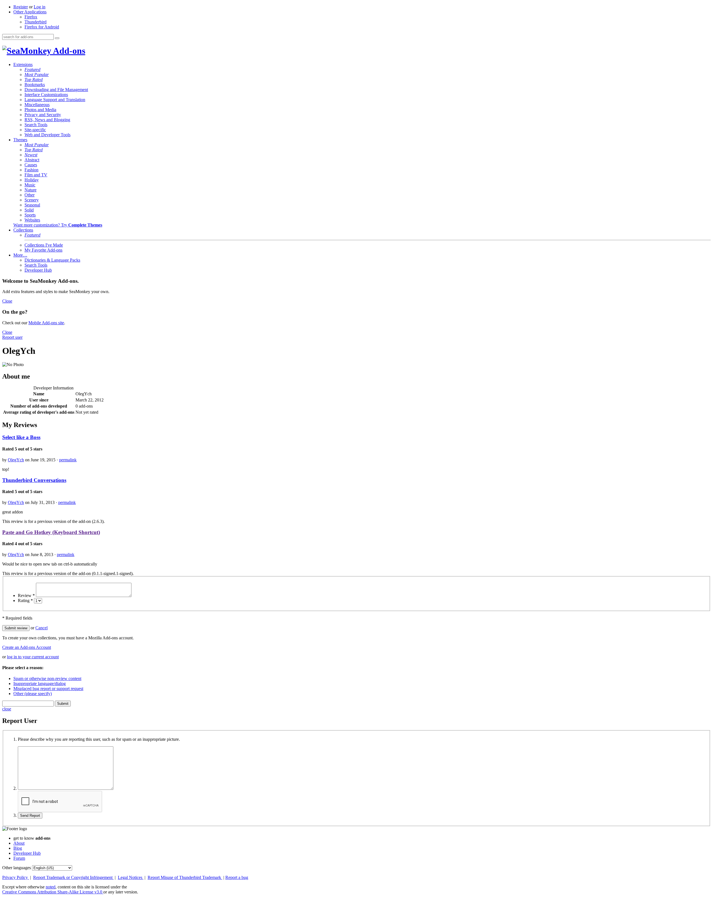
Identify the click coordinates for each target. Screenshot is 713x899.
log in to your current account (33, 656)
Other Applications (30, 11)
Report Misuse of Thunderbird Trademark (185, 877)
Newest (31, 154)
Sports (30, 215)
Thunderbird (36, 22)
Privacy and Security (43, 114)
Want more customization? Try (57, 225)
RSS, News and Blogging (47, 119)
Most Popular (37, 74)
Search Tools (36, 124)
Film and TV (36, 174)
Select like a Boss (21, 437)
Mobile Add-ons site (46, 322)
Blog (17, 848)
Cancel (41, 627)
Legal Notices (130, 877)
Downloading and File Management (56, 89)
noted (50, 887)
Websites (32, 220)
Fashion (31, 169)
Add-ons (68, 51)
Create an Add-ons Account (26, 647)
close (6, 708)
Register (20, 6)
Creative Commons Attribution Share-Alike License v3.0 (52, 892)
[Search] (57, 38)
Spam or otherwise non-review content (47, 678)
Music (30, 184)
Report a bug (236, 877)
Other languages (16, 867)
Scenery (32, 200)
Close (7, 301)
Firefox (31, 16)
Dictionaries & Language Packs (52, 260)
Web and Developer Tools (47, 134)
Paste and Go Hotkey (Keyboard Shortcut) (51, 532)
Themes (20, 139)
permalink (68, 459)
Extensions (23, 64)
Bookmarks (35, 84)
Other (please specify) (32, 693)
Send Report (30, 815)
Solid (29, 210)
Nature (30, 189)
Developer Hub (38, 270)
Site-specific (35, 129)
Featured (32, 69)
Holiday (32, 179)
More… (20, 255)
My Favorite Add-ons (43, 250)
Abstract (32, 159)
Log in (39, 6)
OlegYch (16, 459)
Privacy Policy (15, 877)
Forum (19, 858)
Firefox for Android (42, 27)
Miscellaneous (37, 104)
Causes (31, 164)
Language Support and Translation (55, 99)
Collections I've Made (44, 245)
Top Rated (34, 79)
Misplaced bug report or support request (48, 688)
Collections (23, 230)
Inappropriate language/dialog (39, 683)
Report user (12, 337)
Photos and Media (40, 109)
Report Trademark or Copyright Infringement (73, 877)
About (19, 843)
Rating (25, 600)
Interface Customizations (46, 94)
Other (30, 195)
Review (26, 595)
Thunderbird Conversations (34, 480)
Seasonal (32, 205)
